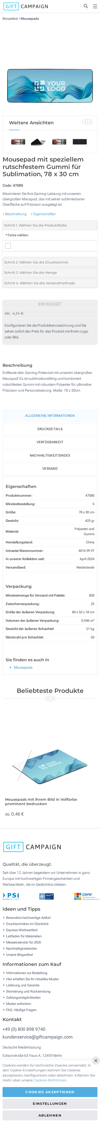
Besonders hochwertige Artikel (28, 918)
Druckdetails (50, 429)
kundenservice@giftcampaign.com (38, 1037)
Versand (50, 468)
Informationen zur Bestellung (26, 973)
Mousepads (30, 19)
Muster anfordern (18, 1004)
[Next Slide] (90, 121)
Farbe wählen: (17, 235)
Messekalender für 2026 (23, 942)
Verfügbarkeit (50, 442)
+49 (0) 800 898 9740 (24, 1029)
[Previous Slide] (84, 121)
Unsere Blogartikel (19, 955)
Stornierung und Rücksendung (28, 991)
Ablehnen (50, 1115)
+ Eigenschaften (43, 214)
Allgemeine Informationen (50, 416)
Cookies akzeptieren (50, 1092)
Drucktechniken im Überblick (27, 924)
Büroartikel (11, 19)
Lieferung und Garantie (22, 985)
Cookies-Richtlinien (50, 1080)
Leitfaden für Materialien (24, 936)
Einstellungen (50, 1103)
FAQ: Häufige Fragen (21, 1010)
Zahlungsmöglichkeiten (23, 997)
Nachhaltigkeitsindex (50, 455)
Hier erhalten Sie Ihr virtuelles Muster (32, 979)
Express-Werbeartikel (21, 930)
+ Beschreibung (15, 214)
